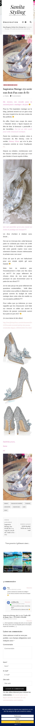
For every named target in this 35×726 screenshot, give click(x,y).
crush (24, 506)
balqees (6, 503)
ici (4, 146)
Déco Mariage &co (10, 85)
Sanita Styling (17, 9)
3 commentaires (16, 96)
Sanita (7, 96)
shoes (5, 510)
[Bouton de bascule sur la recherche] (30, 22)
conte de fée (7, 506)
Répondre (29, 587)
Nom (5, 662)
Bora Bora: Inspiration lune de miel (13, 570)
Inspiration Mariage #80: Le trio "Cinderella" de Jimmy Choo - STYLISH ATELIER (17, 616)
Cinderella (27, 503)
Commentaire (8, 644)
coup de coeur (16, 506)
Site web (6, 679)
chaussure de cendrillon (16, 503)
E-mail (5, 671)
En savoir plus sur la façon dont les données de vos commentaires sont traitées (15, 697)
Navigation (11, 22)
